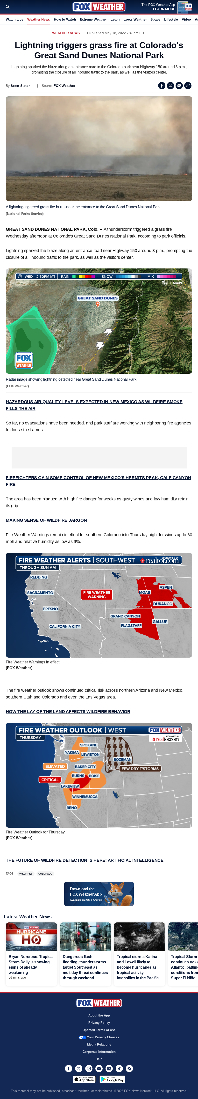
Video (186, 19)
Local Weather (135, 19)
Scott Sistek (20, 86)
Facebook (161, 85)
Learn (115, 19)
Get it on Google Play (112, 1079)
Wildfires (26, 873)
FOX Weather (64, 86)
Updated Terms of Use (99, 1030)
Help (99, 1059)
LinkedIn (109, 1068)
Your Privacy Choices (103, 1037)
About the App (99, 1015)
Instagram (88, 1068)
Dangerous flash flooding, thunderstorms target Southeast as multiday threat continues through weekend (85, 967)
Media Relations (99, 1044)
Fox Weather (99, 7)
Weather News (38, 19)
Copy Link (187, 85)
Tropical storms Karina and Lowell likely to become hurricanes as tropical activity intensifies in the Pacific (138, 967)
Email (179, 85)
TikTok (119, 1068)
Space (155, 19)
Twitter (170, 85)
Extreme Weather (93, 19)
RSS (129, 1068)
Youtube (99, 1068)
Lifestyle (171, 19)
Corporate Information (99, 1052)
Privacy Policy (99, 1023)
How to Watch (65, 19)
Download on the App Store (84, 1079)
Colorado (45, 873)
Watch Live (14, 19)
